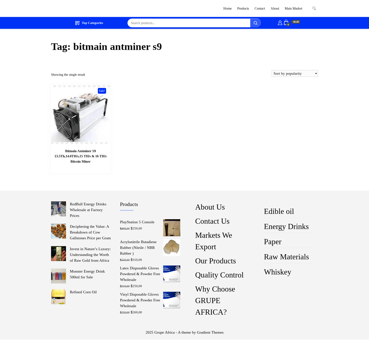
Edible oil (279, 211)
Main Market (293, 8)
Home (227, 8)
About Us (210, 207)
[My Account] (280, 22)
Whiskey (277, 272)
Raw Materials (286, 257)
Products (243, 8)
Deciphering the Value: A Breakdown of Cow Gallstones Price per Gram (90, 232)
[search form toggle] (314, 8)
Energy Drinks (286, 226)
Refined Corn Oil (83, 292)
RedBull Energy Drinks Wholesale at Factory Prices (88, 210)
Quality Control (219, 275)
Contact (260, 8)
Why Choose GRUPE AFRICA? (215, 300)
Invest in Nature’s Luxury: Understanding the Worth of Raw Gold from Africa (90, 255)
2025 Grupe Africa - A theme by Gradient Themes (185, 332)
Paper (272, 241)
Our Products (215, 261)
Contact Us (212, 221)
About (275, 8)
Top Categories (92, 23)
